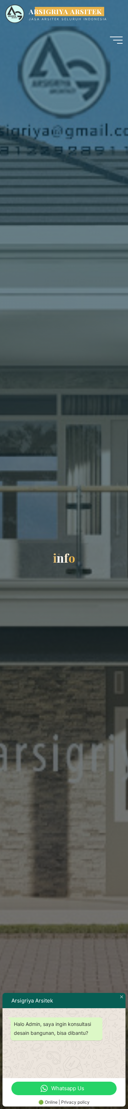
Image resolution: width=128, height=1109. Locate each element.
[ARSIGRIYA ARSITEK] (14, 13)
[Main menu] (116, 40)
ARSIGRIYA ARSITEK (65, 11)
